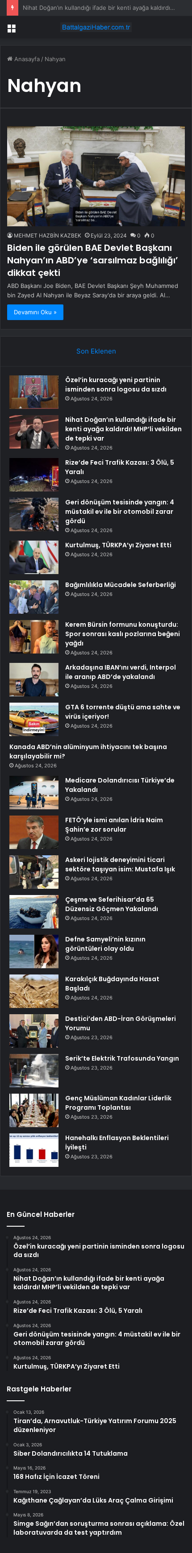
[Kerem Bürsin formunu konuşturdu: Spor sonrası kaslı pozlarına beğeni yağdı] (33, 637)
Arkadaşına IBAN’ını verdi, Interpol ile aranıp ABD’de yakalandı (120, 672)
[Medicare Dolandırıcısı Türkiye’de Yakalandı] (33, 792)
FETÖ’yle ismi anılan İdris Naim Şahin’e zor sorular (114, 825)
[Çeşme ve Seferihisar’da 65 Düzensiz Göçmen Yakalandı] (33, 911)
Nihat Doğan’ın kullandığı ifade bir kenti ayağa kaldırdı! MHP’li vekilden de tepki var (123, 429)
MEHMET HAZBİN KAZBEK (47, 235)
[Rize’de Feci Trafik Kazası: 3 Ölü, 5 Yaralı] (33, 474)
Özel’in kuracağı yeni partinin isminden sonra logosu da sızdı (116, 384)
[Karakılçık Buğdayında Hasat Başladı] (33, 991)
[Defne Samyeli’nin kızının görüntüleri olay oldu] (33, 951)
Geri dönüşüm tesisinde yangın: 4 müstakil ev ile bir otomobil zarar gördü (119, 511)
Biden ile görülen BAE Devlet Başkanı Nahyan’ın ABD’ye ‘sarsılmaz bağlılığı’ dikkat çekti (92, 260)
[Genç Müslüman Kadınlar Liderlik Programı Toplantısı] (33, 1110)
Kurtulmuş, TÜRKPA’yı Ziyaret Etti (118, 545)
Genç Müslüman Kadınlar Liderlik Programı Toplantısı (118, 1103)
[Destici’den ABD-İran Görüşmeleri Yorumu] (33, 1031)
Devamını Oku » (35, 312)
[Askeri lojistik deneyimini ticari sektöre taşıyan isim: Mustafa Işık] (33, 872)
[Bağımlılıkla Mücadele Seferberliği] (33, 597)
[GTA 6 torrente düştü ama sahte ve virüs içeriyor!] (33, 719)
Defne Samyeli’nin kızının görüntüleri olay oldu (105, 944)
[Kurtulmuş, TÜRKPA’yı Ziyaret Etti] (33, 557)
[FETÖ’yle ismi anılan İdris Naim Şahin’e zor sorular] (33, 832)
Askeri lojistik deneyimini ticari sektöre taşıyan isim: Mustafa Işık (120, 864)
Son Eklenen (96, 351)
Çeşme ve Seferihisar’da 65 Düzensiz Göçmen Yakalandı (111, 904)
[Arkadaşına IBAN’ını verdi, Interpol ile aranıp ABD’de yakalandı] (33, 679)
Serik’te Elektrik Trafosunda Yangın (122, 1058)
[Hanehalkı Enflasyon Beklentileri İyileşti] (33, 1150)
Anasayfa (26, 58)
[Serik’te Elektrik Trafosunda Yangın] (33, 1070)
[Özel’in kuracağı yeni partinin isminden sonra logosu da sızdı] (33, 392)
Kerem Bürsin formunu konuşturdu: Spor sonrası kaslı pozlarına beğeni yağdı (122, 634)
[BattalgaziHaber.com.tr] (96, 27)
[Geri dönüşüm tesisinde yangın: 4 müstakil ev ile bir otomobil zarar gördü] (33, 514)
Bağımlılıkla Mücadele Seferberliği (120, 584)
